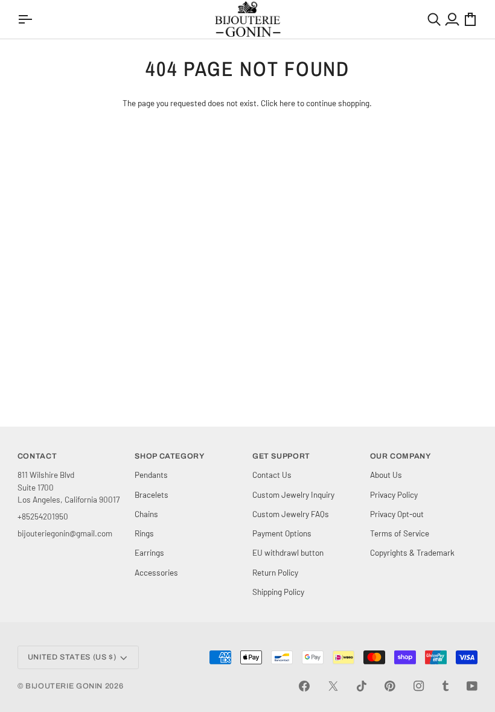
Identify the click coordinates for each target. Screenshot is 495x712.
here (287, 103)
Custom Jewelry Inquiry (293, 494)
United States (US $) (72, 657)
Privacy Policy (394, 494)
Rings (144, 533)
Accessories (156, 572)
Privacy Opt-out (397, 514)
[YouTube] (472, 686)
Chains (146, 514)
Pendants (151, 474)
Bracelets (151, 494)
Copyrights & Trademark (412, 552)
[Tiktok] (361, 686)
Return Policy (275, 572)
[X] (333, 686)
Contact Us (272, 474)
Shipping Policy (278, 591)
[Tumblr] (445, 686)
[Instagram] (419, 686)
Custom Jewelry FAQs (290, 514)
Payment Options (281, 533)
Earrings (149, 552)
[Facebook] (304, 686)
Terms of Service (399, 533)
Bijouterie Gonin (64, 686)
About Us (386, 474)
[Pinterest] (390, 686)
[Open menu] (27, 19)
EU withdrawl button (288, 552)
